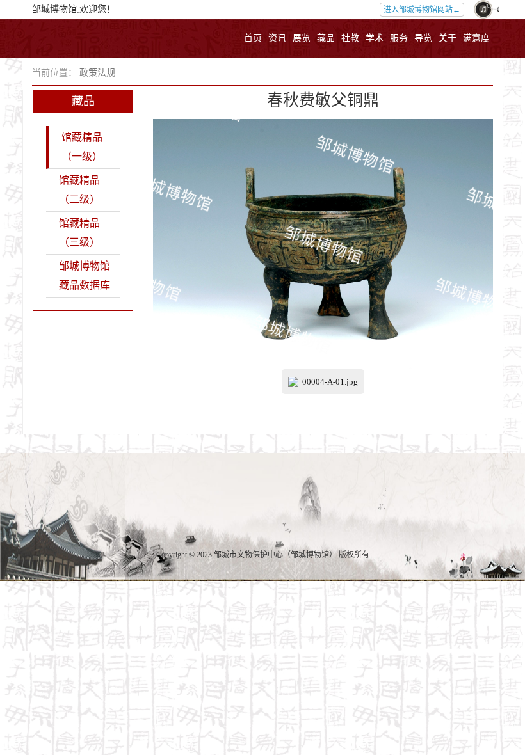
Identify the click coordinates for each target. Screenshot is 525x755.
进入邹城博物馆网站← (422, 9)
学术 (375, 38)
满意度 (476, 38)
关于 (447, 38)
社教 (350, 38)
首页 (253, 38)
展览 (302, 38)
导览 (423, 38)
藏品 (326, 38)
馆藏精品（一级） (81, 147)
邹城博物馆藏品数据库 (84, 275)
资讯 (277, 38)
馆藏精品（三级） (79, 233)
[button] (483, 9)
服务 (399, 38)
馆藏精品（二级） (79, 190)
